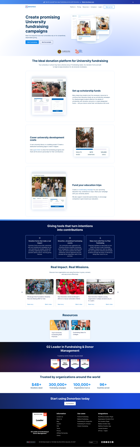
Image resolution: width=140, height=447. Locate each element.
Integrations (103, 414)
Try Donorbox (70, 403)
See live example (46, 42)
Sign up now (109, 7)
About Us (59, 419)
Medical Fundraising (82, 419)
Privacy (59, 430)
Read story (30, 304)
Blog (58, 421)
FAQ (58, 426)
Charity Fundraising (82, 426)
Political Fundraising (82, 416)
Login (99, 7)
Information (61, 414)
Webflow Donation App (104, 426)
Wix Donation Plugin (103, 421)
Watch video (48, 304)
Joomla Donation (103, 428)
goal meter (37, 150)
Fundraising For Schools (83, 423)
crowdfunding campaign (85, 189)
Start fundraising (32, 42)
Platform (72, 7)
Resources (85, 7)
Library (59, 435)
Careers (59, 423)
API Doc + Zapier (103, 430)
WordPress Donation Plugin (105, 416)
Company (93, 7)
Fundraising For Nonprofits (84, 421)
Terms (58, 428)
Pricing (79, 7)
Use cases (81, 414)
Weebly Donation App (104, 423)
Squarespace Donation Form (106, 419)
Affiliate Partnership (62, 433)
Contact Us (60, 416)
